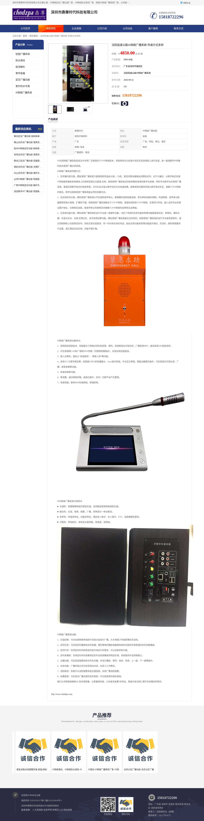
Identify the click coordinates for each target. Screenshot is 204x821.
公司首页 (25, 28)
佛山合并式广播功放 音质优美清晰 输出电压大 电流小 (28, 142)
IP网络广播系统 (24, 92)
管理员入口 (57, 810)
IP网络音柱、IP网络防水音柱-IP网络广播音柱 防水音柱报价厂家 (78, 769)
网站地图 (67, 810)
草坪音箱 (20, 73)
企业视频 (76, 28)
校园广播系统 (23, 54)
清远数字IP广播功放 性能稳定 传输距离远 (28, 191)
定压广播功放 (23, 79)
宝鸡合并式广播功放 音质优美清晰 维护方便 (28, 154)
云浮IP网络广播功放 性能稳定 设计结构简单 (28, 179)
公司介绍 (102, 28)
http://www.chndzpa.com (61, 694)
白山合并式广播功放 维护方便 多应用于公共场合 (28, 173)
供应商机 (51, 28)
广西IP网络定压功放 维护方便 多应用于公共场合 (28, 185)
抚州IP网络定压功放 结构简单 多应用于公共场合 (28, 148)
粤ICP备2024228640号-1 (51, 800)
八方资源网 (37, 810)
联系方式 (178, 28)
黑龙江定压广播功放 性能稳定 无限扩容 (28, 161)
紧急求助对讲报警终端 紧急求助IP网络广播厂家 (35, 769)
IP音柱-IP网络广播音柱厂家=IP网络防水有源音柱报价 (109, 769)
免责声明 (47, 810)
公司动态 (127, 28)
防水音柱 (20, 60)
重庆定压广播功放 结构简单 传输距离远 (28, 136)
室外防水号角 (23, 86)
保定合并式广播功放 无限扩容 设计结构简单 (28, 167)
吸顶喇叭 (20, 67)
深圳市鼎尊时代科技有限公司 (34, 806)
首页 (25, 36)
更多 (40, 129)
